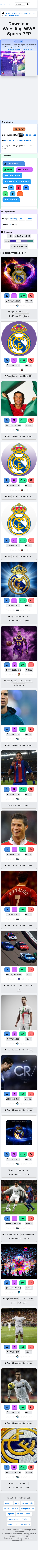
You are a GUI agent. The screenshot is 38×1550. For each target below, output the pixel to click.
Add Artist (19, 129)
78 (23, 296)
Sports (29, 219)
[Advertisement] (19, 97)
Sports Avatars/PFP (27, 13)
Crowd (13, 1303)
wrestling (13, 219)
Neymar (18, 805)
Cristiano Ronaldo (18, 436)
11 (23, 789)
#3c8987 (30, 241)
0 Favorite (25, 170)
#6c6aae (24, 241)
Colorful (31, 1299)
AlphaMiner (26, 1292)
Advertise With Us (24, 1514)
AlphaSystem (25, 305)
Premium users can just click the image (19, 49)
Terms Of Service (11, 1508)
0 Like (9, 170)
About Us (8, 1503)
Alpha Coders (5, 4)
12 (23, 540)
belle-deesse (29, 135)
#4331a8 (13, 241)
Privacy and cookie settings (19, 1524)
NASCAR (29, 986)
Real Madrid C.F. (15, 316)
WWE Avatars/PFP (11, 15)
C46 (26, 370)
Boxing (13, 225)
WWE (22, 219)
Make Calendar (12, 176)
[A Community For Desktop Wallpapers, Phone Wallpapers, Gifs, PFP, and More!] (3, 13)
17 (23, 601)
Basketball (28, 681)
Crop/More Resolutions (16, 182)
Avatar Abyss (11, 13)
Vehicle (13, 986)
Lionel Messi (13, 1234)
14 (23, 480)
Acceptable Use (27, 1508)
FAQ (17, 1503)
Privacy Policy (27, 1503)
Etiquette (10, 1514)
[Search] (28, 4)
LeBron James (19, 685)
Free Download (14, 164)
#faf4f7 (18, 241)
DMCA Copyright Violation (19, 1519)
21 (23, 420)
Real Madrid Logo (21, 312)
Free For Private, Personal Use (17, 141)
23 (23, 360)
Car (19, 990)
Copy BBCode (11, 200)
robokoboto (26, 674)
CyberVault (26, 979)
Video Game (22, 1303)
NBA (20, 681)
